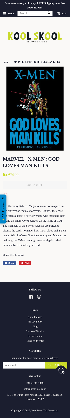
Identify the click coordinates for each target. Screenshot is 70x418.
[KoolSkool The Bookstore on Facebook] (31, 297)
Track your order (35, 340)
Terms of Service (35, 331)
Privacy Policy (35, 321)
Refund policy (35, 336)
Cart (64, 13)
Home (5, 62)
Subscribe (56, 365)
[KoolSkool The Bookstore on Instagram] (39, 297)
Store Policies (35, 317)
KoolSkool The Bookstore (44, 410)
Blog (35, 326)
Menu (10, 13)
